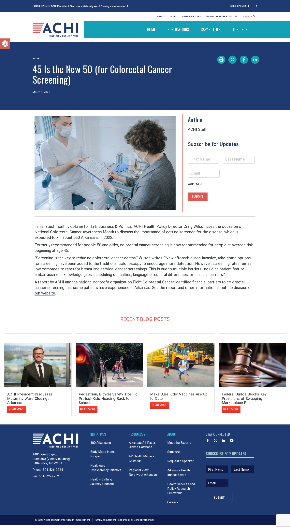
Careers (172, 502)
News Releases (191, 16)
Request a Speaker (180, 461)
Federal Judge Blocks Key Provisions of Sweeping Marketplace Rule (244, 398)
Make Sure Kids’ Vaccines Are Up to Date (179, 396)
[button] (5, 43)
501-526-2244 (53, 470)
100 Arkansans (100, 443)
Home (151, 29)
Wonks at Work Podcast (221, 16)
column (76, 226)
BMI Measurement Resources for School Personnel (124, 519)
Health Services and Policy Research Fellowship (181, 488)
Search (248, 16)
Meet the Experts (179, 443)
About (161, 16)
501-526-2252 (49, 476)
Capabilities (211, 29)
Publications (178, 29)
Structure (173, 452)
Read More (16, 409)
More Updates (238, 6)
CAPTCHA (195, 184)
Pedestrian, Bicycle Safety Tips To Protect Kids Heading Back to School (108, 398)
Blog (173, 16)
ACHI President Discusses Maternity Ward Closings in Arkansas (88, 6)
